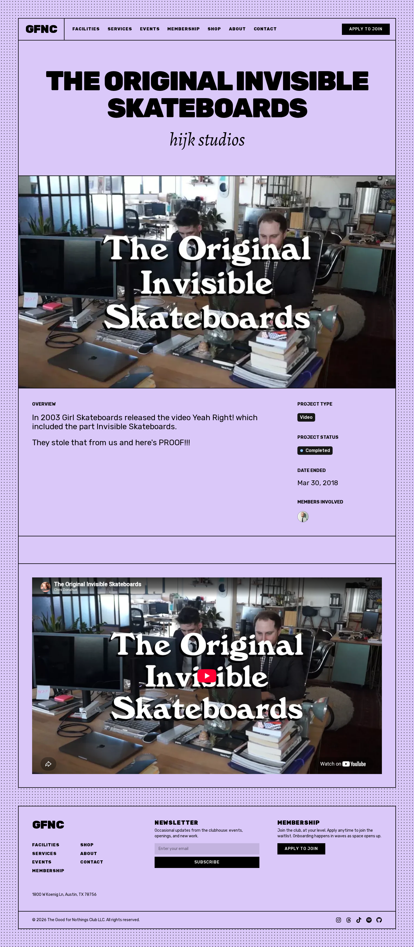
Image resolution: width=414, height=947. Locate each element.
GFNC (48, 825)
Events (149, 29)
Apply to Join (365, 29)
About (237, 29)
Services (120, 29)
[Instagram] (338, 920)
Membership (183, 29)
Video (306, 417)
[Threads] (348, 920)
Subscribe (207, 862)
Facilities (86, 29)
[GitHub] (379, 920)
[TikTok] (359, 920)
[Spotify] (369, 920)
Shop (214, 29)
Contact (265, 29)
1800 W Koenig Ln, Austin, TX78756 (64, 894)
